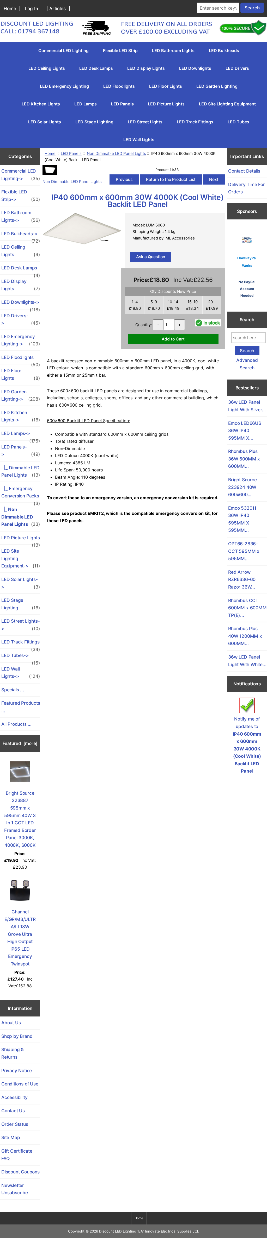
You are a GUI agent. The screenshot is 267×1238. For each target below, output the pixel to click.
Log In (31, 8)
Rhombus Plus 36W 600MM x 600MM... (244, 459)
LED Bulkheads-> (20, 235)
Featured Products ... (20, 706)
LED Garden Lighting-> (20, 395)
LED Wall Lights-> (20, 672)
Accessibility (14, 1097)
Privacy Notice (16, 1070)
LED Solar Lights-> (20, 583)
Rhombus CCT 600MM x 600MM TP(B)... (247, 608)
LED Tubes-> (20, 657)
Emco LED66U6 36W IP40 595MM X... (244, 430)
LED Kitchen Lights (41, 103)
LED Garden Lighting (217, 86)
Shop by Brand (16, 1036)
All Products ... (16, 724)
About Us (11, 1022)
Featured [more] (20, 743)
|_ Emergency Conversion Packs (20, 494)
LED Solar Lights (44, 121)
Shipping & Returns (12, 1053)
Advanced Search (247, 363)
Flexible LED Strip (120, 50)
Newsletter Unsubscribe (14, 1189)
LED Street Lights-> (20, 624)
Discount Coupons (20, 1171)
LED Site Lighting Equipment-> (20, 558)
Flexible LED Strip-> (20, 195)
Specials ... (12, 689)
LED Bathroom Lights (173, 50)
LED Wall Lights (138, 139)
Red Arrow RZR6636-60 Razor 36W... (242, 579)
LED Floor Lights (165, 86)
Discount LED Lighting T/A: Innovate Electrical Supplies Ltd (148, 1231)
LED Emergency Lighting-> (20, 340)
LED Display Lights (146, 68)
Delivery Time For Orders (246, 188)
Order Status (14, 1124)
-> (20, 450)
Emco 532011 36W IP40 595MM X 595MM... (242, 519)
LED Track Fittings (195, 121)
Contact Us (13, 1110)
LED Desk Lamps (96, 68)
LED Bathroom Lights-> (20, 216)
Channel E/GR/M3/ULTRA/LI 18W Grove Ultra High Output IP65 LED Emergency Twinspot (20, 938)
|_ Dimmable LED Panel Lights (20, 471)
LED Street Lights (145, 121)
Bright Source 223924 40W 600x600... (242, 487)
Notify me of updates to (247, 745)
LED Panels (71, 153)
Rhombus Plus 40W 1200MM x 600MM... (245, 636)
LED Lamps (85, 103)
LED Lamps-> (20, 435)
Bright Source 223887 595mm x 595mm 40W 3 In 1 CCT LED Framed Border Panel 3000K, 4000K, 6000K (20, 819)
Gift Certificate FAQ (16, 1154)
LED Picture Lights (166, 103)
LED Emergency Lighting (64, 86)
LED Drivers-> (20, 319)
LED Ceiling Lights (46, 68)
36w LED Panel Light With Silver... (247, 405)
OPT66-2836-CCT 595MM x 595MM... (243, 551)
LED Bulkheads (224, 50)
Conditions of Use (19, 1084)
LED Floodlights (119, 86)
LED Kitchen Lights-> (20, 416)
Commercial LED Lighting (63, 50)
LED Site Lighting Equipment (227, 103)
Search (247, 320)
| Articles (56, 8)
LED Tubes (238, 121)
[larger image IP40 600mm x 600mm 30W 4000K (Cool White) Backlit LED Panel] (82, 243)
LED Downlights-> (20, 304)
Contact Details (244, 171)
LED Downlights (195, 68)
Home (10, 8)
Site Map (10, 1137)
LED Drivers (237, 68)
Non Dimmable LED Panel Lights (116, 153)
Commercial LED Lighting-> (20, 174)
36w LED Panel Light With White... (247, 660)
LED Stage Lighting (94, 121)
